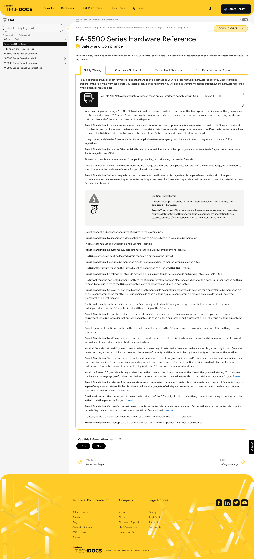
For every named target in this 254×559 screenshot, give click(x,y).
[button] (251, 447)
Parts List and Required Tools (20, 49)
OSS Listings (79, 532)
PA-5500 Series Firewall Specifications (22, 68)
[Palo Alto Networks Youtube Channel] (244, 505)
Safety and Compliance (15, 44)
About (122, 512)
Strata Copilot (236, 9)
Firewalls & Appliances (94, 27)
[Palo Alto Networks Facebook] (219, 505)
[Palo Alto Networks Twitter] (236, 505)
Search (76, 517)
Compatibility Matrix (83, 527)
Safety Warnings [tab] (93, 70)
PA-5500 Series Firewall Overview (20, 54)
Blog (74, 522)
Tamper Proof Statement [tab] (169, 70)
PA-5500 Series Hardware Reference (126, 27)
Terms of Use (156, 522)
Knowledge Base (128, 532)
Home (78, 27)
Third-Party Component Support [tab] (213, 70)
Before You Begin (11, 39)
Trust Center (155, 517)
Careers (123, 517)
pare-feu (124, 390)
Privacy (152, 512)
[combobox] (33, 28)
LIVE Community (128, 527)
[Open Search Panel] (210, 9)
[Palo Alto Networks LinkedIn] (228, 505)
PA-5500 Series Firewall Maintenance (21, 63)
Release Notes (80, 512)
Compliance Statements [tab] (128, 70)
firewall (237, 376)
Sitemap (76, 537)
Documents (155, 527)
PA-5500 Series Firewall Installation (20, 58)
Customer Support (129, 522)
